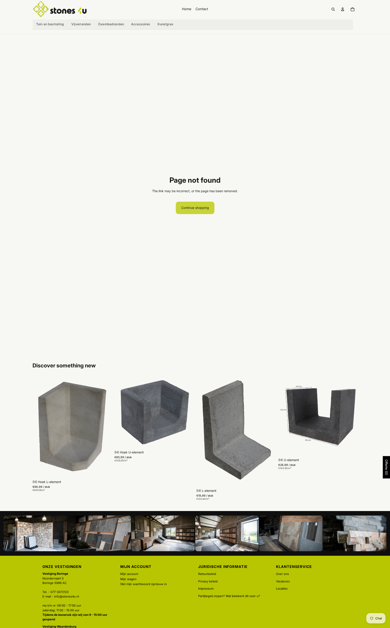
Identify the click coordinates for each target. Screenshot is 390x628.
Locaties (282, 588)
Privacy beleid (208, 581)
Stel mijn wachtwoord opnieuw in (143, 584)
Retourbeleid (207, 574)
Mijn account (129, 574)
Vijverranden (81, 24)
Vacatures (283, 581)
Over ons (282, 574)
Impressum (206, 588)
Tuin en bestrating (50, 24)
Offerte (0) (386, 467)
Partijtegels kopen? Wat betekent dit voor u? (229, 596)
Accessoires (140, 24)
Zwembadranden (111, 24)
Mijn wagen (128, 579)
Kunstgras (165, 24)
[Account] (343, 9)
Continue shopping (195, 208)
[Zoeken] (333, 9)
